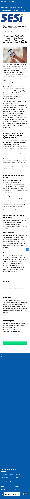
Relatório (16, 10)
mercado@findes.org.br (13, 329)
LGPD (17, 477)
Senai (17, 486)
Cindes (18, 489)
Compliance (5, 477)
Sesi (3, 486)
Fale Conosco (13, 7)
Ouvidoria (20, 7)
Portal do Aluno (4, 7)
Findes (3, 489)
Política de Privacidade (8, 474)
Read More (15, 343)
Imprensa (22, 10)
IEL (2, 494)
